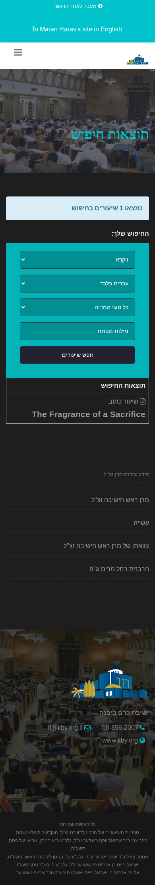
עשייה (141, 522)
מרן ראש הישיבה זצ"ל (120, 499)
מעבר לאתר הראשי (76, 6)
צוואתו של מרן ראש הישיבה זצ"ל (106, 546)
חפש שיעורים (77, 355)
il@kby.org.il (65, 727)
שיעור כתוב (124, 401)
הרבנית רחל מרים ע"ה (119, 569)
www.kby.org (120, 740)
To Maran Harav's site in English (76, 29)
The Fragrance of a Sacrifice (88, 414)
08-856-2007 (120, 727)
